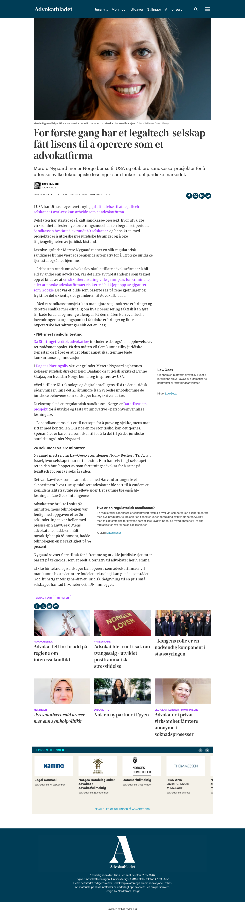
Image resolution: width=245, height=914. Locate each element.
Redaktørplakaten (124, 883)
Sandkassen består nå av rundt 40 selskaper (71, 231)
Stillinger (154, 9)
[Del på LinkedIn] (202, 195)
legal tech (44, 597)
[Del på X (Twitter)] (195, 195)
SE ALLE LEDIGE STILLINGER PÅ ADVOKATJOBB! (122, 809)
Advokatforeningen (98, 879)
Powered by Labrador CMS (122, 909)
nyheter (63, 597)
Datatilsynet (113, 532)
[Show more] (207, 367)
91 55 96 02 (148, 875)
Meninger (119, 9)
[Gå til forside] (62, 9)
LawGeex (171, 393)
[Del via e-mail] (208, 195)
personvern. (162, 887)
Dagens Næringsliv (52, 366)
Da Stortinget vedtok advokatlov (61, 342)
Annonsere (173, 9)
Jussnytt (101, 9)
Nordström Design (129, 891)
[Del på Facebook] (189, 195)
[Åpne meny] (207, 9)
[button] (201, 750)
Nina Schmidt (122, 875)
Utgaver (137, 9)
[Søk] (196, 9)
